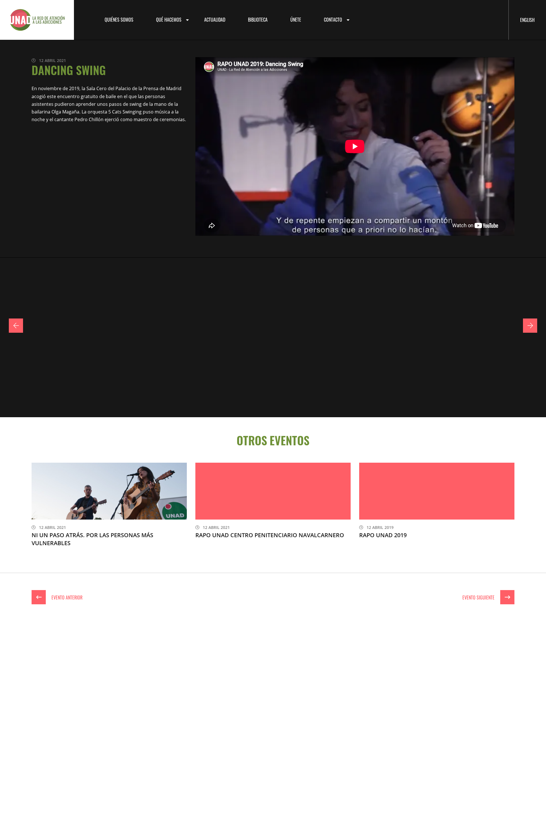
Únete (295, 19)
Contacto (333, 19)
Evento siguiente (479, 597)
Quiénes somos (119, 19)
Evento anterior (66, 597)
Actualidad (214, 19)
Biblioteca (258, 19)
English (527, 19)
